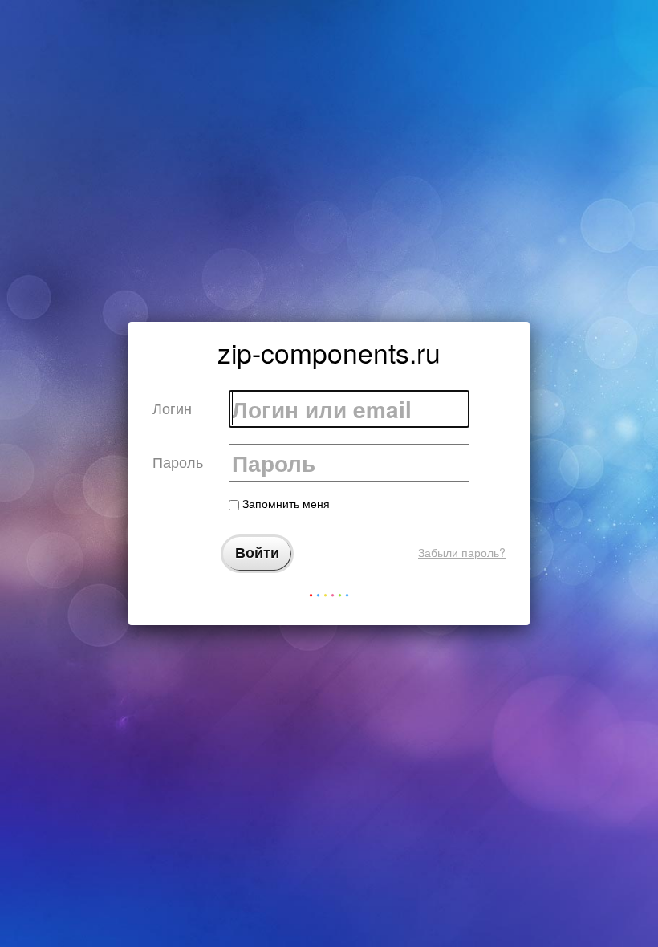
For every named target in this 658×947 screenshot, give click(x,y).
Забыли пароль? (462, 552)
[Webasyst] (329, 598)
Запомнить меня (284, 503)
